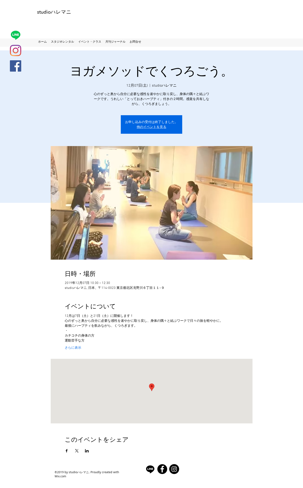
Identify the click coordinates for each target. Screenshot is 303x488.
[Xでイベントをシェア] (77, 450)
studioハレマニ (54, 11)
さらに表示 (73, 348)
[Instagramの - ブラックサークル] (174, 469)
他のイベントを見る (151, 127)
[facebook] (15, 66)
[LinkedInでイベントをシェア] (87, 450)
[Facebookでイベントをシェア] (67, 450)
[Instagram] (15, 50)
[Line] (15, 35)
